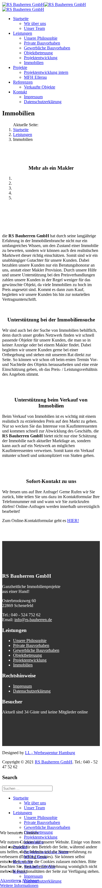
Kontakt (20, 92)
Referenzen (23, 82)
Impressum (33, 96)
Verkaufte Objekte (39, 87)
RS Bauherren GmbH (53, 762)
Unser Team (34, 28)
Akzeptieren (10, 880)
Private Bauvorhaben (42, 43)
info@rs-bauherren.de (33, 619)
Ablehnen (30, 880)
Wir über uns (35, 23)
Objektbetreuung (38, 52)
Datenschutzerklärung (42, 101)
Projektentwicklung (40, 57)
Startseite (21, 18)
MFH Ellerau (35, 77)
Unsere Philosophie (40, 38)
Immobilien (34, 62)
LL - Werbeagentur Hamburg (50, 752)
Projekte (20, 67)
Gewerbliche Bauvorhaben (47, 48)
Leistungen (22, 33)
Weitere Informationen (19, 885)
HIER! (73, 520)
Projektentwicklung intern (46, 72)
